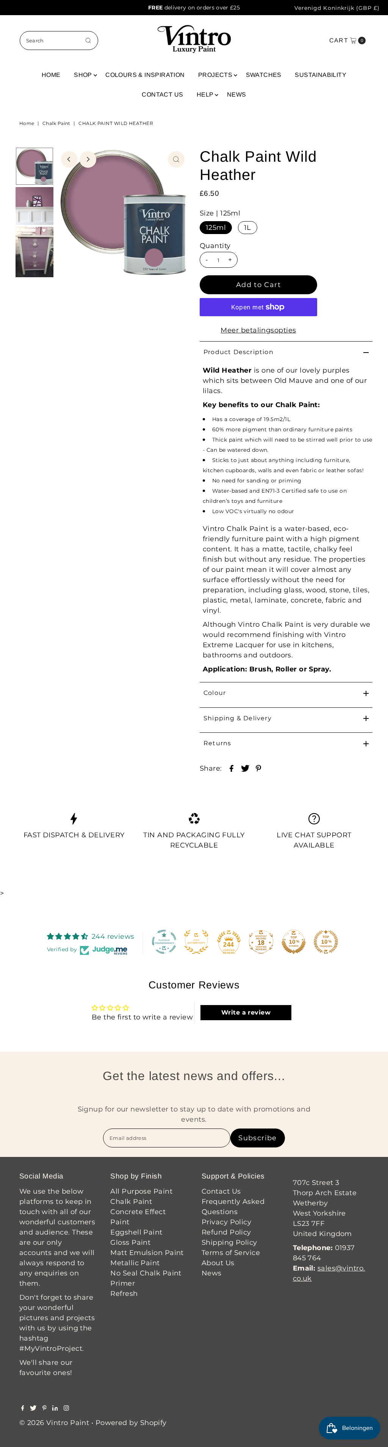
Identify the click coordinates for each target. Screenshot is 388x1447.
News (236, 94)
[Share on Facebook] (231, 767)
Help (205, 94)
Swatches (264, 75)
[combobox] (59, 40)
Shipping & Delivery (237, 718)
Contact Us (162, 94)
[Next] (88, 159)
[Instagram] (66, 1408)
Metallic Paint (135, 1263)
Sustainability (320, 75)
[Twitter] (33, 1408)
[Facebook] (22, 1408)
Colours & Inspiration (145, 75)
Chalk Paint (56, 123)
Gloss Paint (130, 1242)
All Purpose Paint (141, 1191)
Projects (215, 75)
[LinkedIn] (55, 1408)
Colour (214, 692)
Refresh (124, 1293)
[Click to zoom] (176, 159)
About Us (218, 1263)
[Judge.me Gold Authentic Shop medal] (196, 942)
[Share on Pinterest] (258, 767)
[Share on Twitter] (245, 767)
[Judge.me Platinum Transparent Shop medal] (164, 942)
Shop (83, 75)
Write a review (246, 1012)
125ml (216, 227)
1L (247, 227)
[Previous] (69, 159)
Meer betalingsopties (258, 330)
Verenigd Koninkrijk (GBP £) (337, 8)
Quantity (215, 246)
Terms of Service (231, 1253)
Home (51, 75)
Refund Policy (226, 1232)
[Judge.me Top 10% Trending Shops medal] (326, 942)
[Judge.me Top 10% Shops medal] (294, 942)
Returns (217, 743)
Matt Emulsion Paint (147, 1253)
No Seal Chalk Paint (145, 1273)
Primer (122, 1283)
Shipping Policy (229, 1242)
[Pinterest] (44, 1408)
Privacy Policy (226, 1222)
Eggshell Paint (136, 1232)
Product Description (238, 352)
